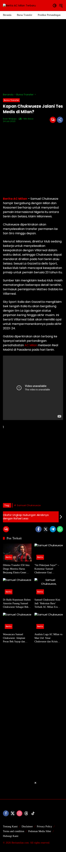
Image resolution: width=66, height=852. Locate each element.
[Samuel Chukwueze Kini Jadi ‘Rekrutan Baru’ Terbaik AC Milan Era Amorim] (48, 587)
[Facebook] (38, 529)
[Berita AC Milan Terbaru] (19, 5)
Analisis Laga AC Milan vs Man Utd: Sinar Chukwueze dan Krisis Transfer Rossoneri (48, 638)
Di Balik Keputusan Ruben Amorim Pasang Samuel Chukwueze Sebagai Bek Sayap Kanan (17, 603)
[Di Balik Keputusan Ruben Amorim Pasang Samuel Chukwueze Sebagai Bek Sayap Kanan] (17, 587)
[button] (54, 5)
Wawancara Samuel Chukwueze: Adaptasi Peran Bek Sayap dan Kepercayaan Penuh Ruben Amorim (17, 638)
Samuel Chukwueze (29, 505)
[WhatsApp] (60, 529)
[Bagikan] (60, 120)
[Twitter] (46, 529)
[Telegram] (53, 529)
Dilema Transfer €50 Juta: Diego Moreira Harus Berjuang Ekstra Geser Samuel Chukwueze (16, 569)
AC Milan (31, 345)
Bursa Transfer (11, 100)
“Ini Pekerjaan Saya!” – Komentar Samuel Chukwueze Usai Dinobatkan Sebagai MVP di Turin (47, 569)
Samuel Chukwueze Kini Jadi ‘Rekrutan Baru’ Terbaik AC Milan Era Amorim (47, 603)
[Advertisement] (33, 56)
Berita (9, 557)
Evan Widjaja (9, 119)
